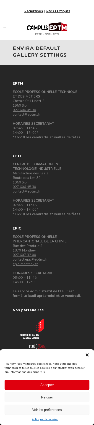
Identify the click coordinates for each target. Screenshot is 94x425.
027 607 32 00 (24, 255)
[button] (87, 355)
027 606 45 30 (24, 110)
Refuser (47, 397)
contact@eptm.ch (26, 114)
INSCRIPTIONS (33, 11)
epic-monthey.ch (25, 264)
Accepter (47, 385)
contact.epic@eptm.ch (30, 259)
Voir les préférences (47, 410)
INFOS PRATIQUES (58, 11)
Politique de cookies (45, 419)
